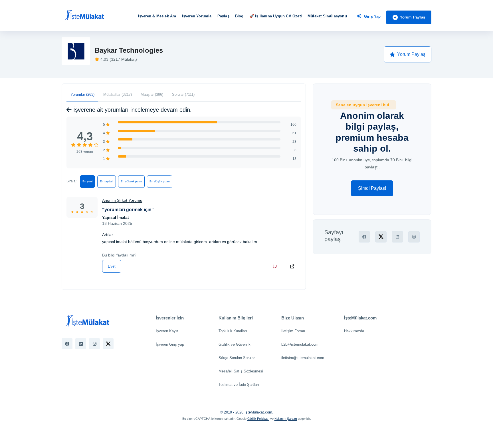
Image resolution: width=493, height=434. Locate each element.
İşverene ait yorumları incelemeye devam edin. (132, 110)
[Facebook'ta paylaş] (364, 237)
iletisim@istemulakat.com (302, 358)
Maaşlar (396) (152, 94)
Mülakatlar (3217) (117, 94)
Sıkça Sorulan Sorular (237, 358)
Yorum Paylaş (412, 17)
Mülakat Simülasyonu (327, 16)
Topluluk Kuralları (233, 331)
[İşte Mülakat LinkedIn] (80, 343)
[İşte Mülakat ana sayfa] (84, 15)
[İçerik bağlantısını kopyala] (293, 266)
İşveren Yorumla (197, 16)
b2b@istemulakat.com (299, 344)
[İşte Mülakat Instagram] (94, 343)
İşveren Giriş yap (170, 344)
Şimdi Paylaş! (372, 188)
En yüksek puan (131, 181)
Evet (112, 266)
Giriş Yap (372, 16)
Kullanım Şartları (285, 418)
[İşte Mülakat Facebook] (67, 343)
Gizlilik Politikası (258, 418)
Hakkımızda (354, 331)
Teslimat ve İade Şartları (239, 384)
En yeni (87, 181)
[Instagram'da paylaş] (414, 237)
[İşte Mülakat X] (108, 343)
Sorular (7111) (183, 94)
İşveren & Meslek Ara (157, 16)
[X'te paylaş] (381, 237)
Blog (239, 16)
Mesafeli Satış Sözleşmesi (241, 371)
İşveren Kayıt (167, 331)
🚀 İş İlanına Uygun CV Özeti (275, 16)
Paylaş (223, 16)
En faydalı (106, 181)
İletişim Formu (293, 331)
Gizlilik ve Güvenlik (234, 344)
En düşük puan (159, 181)
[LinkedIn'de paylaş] (397, 237)
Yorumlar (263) (82, 94)
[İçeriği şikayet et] (276, 266)
